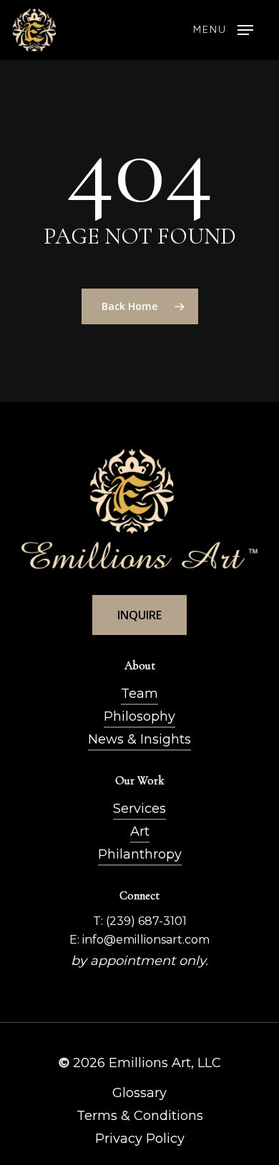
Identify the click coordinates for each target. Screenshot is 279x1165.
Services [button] (139, 808)
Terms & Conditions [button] (140, 1116)
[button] (223, 30)
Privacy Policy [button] (140, 1138)
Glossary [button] (139, 1093)
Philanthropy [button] (140, 854)
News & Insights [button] (139, 739)
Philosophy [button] (139, 716)
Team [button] (139, 693)
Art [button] (140, 831)
